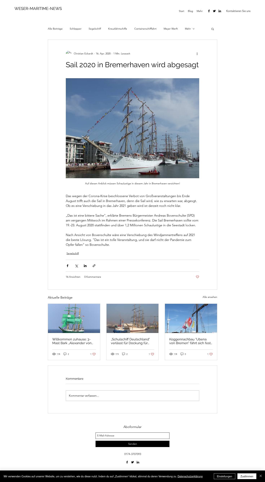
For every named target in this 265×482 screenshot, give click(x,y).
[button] (238, 11)
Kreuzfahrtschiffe (117, 28)
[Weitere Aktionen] (197, 53)
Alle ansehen (210, 297)
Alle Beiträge (55, 28)
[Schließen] (261, 476)
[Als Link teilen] (94, 265)
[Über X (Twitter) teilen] (76, 265)
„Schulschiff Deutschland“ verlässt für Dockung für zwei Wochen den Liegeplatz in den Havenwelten (130, 341)
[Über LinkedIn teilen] (85, 265)
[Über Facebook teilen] (67, 265)
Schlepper (75, 28)
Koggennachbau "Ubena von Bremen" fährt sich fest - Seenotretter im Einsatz (190, 341)
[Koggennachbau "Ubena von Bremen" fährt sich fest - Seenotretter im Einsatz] (191, 318)
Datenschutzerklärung (190, 476)
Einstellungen (224, 476)
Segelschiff (95, 28)
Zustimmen (246, 476)
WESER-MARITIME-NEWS (38, 8)
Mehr (188, 28)
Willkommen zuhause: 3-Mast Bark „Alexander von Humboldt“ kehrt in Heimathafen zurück (72, 341)
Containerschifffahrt (145, 28)
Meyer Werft (171, 28)
